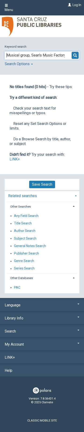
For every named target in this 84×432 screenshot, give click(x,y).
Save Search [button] (42, 184)
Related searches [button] (22, 196)
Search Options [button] (18, 64)
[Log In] (69, 5)
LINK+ (15, 159)
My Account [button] (14, 344)
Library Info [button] (14, 318)
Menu (9, 10)
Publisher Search (26, 253)
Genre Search (24, 261)
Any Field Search (26, 216)
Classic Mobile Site (42, 420)
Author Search (24, 231)
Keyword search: (16, 46)
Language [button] (13, 305)
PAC (17, 287)
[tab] (42, 195)
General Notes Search (30, 246)
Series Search (24, 268)
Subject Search (25, 238)
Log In (77, 5)
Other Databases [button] (21, 278)
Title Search (23, 223)
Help (8, 370)
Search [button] (10, 331)
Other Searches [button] (20, 206)
